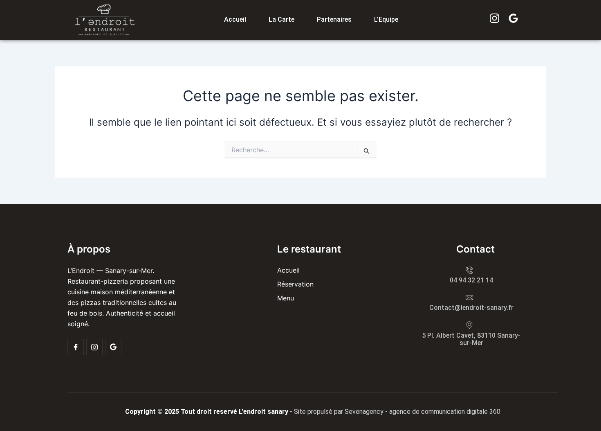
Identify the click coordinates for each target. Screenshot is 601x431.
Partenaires (334, 19)
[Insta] (94, 347)
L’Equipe (386, 19)
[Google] (113, 347)
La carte (281, 19)
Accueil (235, 19)
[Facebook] (75, 347)
